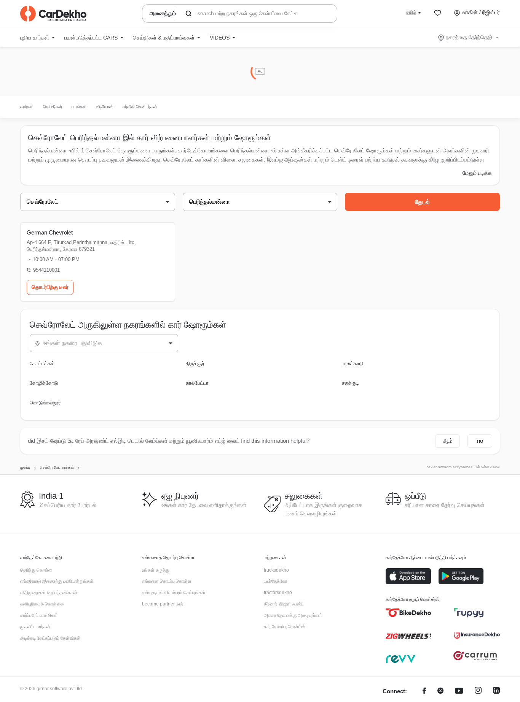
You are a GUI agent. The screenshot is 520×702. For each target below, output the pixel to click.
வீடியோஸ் (104, 106)
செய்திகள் (52, 106)
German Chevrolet (50, 232)
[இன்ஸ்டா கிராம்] (478, 691)
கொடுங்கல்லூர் (45, 403)
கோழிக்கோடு (44, 383)
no (480, 440)
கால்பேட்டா (197, 383)
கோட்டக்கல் (42, 363)
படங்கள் (79, 106)
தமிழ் (411, 12)
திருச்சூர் (195, 363)
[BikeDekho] (408, 612)
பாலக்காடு (352, 363)
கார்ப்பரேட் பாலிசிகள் (39, 615)
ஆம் (448, 440)
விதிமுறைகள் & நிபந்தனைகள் (48, 592)
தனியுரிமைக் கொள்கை (42, 604)
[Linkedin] (496, 691)
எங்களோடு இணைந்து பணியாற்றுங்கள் (57, 581)
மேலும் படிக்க (477, 173)
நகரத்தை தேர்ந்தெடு (469, 37)
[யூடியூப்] (459, 691)
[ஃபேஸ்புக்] (424, 691)
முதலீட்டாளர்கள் (35, 626)
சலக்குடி (350, 383)
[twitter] (440, 691)
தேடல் (422, 202)
